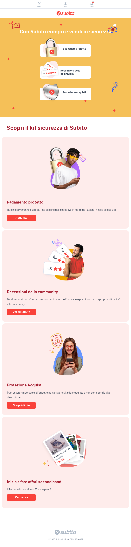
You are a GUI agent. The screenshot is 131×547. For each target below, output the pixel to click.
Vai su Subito (21, 312)
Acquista (21, 217)
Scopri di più (21, 405)
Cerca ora (21, 497)
